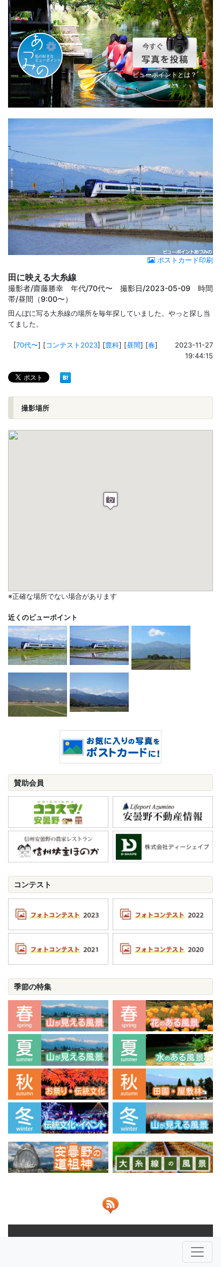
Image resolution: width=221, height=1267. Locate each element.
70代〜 (27, 345)
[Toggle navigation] (197, 1252)
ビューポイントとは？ (164, 74)
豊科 (112, 345)
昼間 (134, 345)
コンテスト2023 (72, 345)
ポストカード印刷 (184, 260)
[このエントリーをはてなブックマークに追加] (65, 376)
